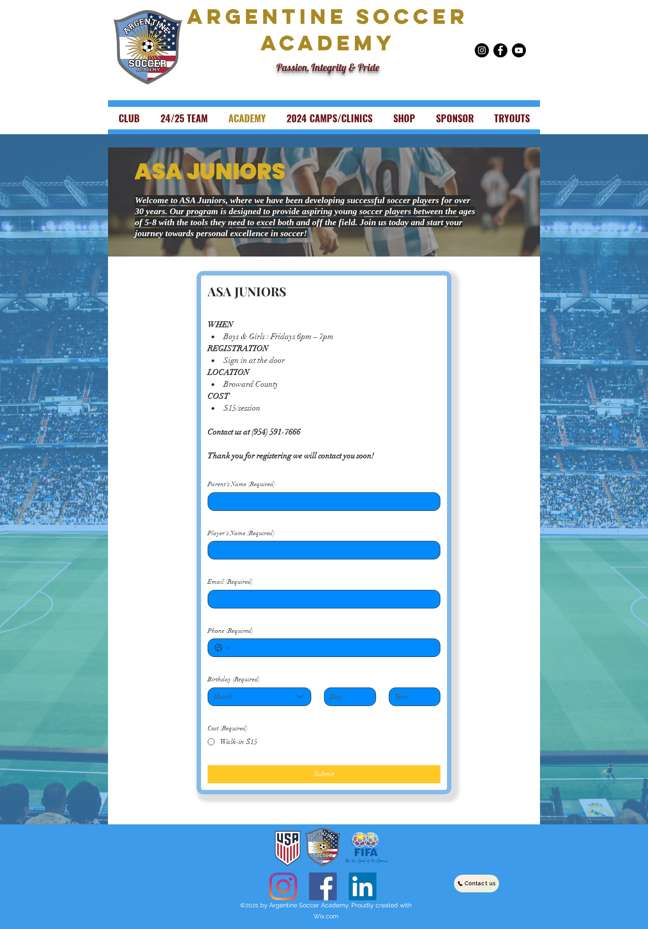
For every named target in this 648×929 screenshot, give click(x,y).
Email (230, 581)
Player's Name (241, 533)
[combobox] (259, 696)
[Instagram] (482, 50)
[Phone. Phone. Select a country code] (222, 647)
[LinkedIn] (362, 886)
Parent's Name (242, 484)
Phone (230, 630)
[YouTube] (519, 50)
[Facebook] (500, 50)
